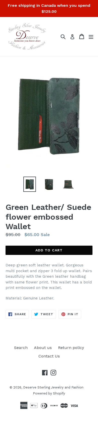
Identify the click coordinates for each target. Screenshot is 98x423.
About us (43, 347)
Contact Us (49, 356)
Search (21, 347)
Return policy (71, 347)
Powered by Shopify (49, 393)
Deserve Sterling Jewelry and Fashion (53, 387)
